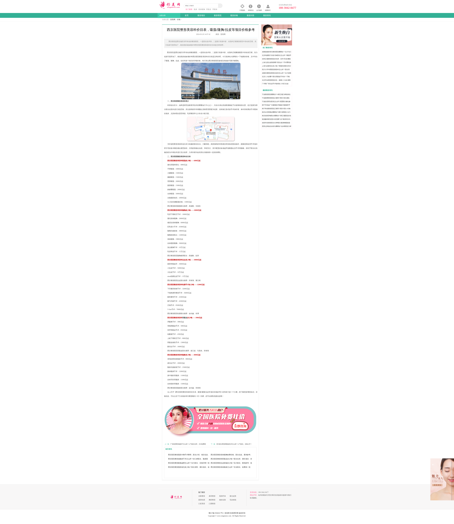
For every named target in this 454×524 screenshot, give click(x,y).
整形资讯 (267, 15)
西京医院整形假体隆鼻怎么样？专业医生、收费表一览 (230, 467)
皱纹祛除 (222, 500)
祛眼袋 (169, 334)
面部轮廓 (201, 500)
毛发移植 (233, 500)
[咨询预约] (276, 45)
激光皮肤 (233, 496)
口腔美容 (201, 504)
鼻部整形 (212, 496)
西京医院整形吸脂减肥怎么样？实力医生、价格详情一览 (189, 463)
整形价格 (234, 15)
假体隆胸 (201, 9)
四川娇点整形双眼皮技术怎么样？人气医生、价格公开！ (234, 444)
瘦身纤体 (222, 496)
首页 (187, 15)
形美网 (172, 19)
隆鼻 (195, 9)
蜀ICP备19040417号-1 (216, 513)
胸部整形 (212, 500)
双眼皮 (208, 9)
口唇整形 (212, 504)
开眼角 (214, 9)
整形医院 (217, 15)
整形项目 (201, 15)
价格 (178, 19)
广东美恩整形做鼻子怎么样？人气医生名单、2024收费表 (188, 444)
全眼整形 (201, 496)
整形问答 (250, 15)
